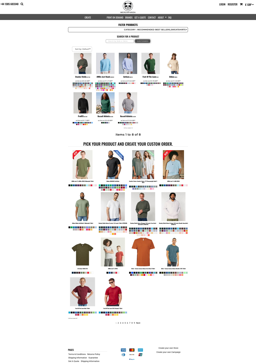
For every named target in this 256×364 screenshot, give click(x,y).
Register (233, 4)
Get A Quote (73, 361)
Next (138, 323)
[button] (21, 3)
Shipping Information (77, 358)
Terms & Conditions (77, 354)
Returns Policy (93, 354)
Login (222, 4)
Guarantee (93, 358)
